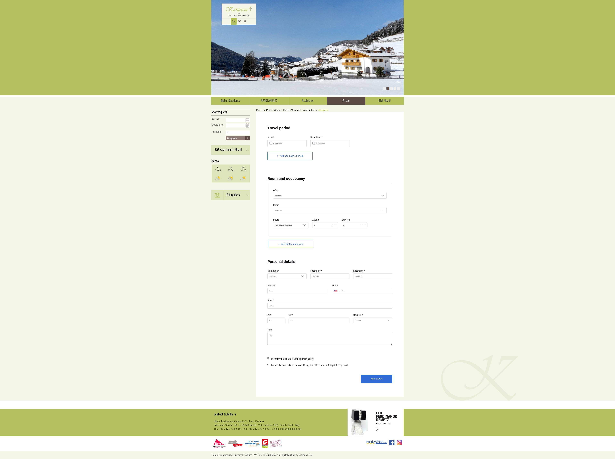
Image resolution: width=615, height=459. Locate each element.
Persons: (216, 131)
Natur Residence (230, 101)
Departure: (217, 124)
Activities (307, 101)
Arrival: (215, 119)
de (239, 21)
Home (214, 455)
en (233, 21)
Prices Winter (273, 110)
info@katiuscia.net (290, 428)
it (245, 21)
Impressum (226, 455)
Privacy (238, 455)
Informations (310, 110)
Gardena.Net (305, 455)
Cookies (248, 455)
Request (323, 110)
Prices (346, 101)
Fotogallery (233, 195)
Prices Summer (292, 110)
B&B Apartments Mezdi (228, 150)
